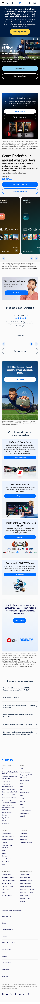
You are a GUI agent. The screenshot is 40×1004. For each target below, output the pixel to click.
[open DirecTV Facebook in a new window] (7, 994)
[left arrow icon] (31, 258)
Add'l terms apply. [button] (23, 26)
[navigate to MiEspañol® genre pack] (6, 250)
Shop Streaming (20, 68)
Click (25, 666)
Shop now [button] (20, 496)
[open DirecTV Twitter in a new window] (11, 994)
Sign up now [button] (20, 575)
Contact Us (5, 976)
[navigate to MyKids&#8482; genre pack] (30, 250)
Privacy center (6, 936)
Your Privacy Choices (10, 943)
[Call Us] (12, 3)
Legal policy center (7, 930)
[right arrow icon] (36, 258)
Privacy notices (6, 949)
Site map (4, 956)
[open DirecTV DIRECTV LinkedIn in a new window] (2, 994)
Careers (4, 923)
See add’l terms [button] (16, 659)
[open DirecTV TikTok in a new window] (24, 994)
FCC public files (6, 963)
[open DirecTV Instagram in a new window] (15, 994)
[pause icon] (3, 258)
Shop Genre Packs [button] (20, 457)
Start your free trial (20, 351)
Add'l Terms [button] (34, 268)
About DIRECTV (6, 916)
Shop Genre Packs (20, 76)
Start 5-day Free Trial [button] (20, 32)
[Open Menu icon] (3, 3)
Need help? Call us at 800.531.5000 (12, 910)
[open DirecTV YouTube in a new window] (20, 994)
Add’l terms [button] (33, 148)
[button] (7, 3)
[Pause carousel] (3, 344)
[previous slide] (31, 344)
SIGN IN (35, 3)
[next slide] (36, 344)
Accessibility (5, 969)
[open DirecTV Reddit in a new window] (28, 994)
